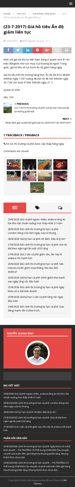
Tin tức (21, 13)
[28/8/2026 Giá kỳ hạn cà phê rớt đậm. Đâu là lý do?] (45, 164)
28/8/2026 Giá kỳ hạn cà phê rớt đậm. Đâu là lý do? (36, 238)
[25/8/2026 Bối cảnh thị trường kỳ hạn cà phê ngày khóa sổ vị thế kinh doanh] (60, 176)
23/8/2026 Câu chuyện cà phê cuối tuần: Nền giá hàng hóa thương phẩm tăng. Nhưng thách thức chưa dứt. (36, 453)
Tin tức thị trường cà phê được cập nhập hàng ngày (35, 143)
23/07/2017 (12, 40)
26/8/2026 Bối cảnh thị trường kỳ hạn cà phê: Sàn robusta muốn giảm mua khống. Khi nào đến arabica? (35, 267)
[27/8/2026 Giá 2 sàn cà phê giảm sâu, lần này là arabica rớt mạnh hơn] (14, 176)
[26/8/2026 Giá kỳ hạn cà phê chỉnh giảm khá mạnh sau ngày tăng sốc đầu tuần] (45, 176)
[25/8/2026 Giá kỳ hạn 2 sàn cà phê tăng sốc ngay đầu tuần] (37, 187)
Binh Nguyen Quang (33, 40)
